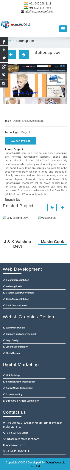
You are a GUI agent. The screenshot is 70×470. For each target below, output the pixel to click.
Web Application (14, 286)
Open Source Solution (17, 299)
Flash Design (12, 353)
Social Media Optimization (19, 388)
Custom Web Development (19, 292)
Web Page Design (15, 327)
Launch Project (20, 140)
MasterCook (52, 241)
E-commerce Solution (17, 280)
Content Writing (13, 394)
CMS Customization (16, 305)
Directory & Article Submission (22, 401)
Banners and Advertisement (20, 334)
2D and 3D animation (16, 346)
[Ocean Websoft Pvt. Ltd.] (35, 25)
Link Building (12, 375)
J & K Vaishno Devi (17, 243)
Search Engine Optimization (20, 381)
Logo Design (12, 340)
